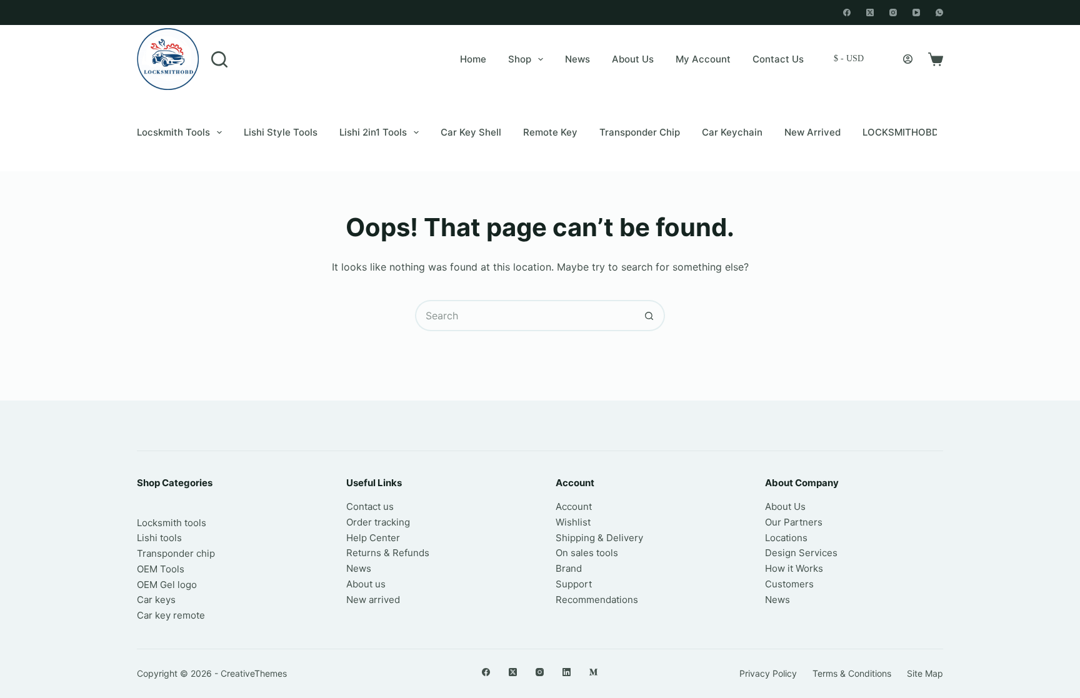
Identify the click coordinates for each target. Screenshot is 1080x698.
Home (473, 59)
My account (703, 59)
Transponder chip (639, 132)
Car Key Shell (471, 132)
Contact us (370, 506)
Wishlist (573, 522)
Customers (789, 584)
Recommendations (597, 600)
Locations (786, 538)
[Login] (907, 59)
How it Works (794, 568)
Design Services (801, 553)
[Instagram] (893, 12)
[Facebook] (847, 12)
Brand (569, 568)
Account (574, 506)
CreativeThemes (254, 673)
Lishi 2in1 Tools (373, 132)
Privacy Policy (768, 673)
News (577, 59)
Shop (519, 59)
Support (574, 584)
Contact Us (778, 59)
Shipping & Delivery (599, 538)
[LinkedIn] (566, 672)
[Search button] (649, 315)
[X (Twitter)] (870, 12)
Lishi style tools (281, 132)
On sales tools (587, 553)
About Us (633, 59)
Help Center (373, 538)
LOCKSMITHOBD (900, 132)
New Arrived (812, 132)
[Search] (219, 59)
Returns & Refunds (387, 553)
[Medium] (593, 672)
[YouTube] (916, 12)
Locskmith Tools (173, 132)
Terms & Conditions (851, 673)
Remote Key (550, 132)
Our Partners (793, 522)
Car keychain (732, 132)
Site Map (925, 673)
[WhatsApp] (939, 12)
